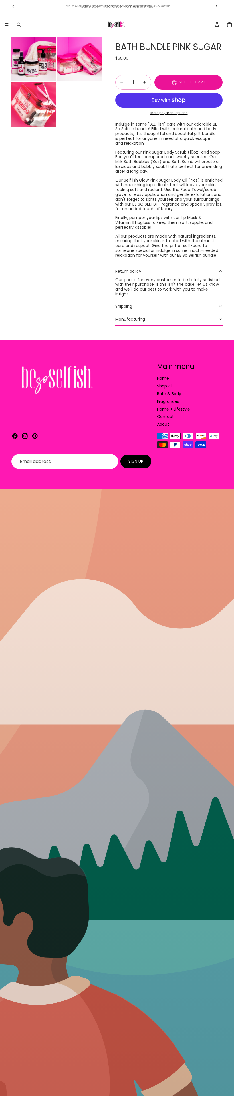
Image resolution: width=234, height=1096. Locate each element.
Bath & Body (169, 394)
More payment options (169, 113)
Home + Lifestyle (173, 409)
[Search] (19, 24)
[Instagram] (24, 436)
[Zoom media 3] (33, 104)
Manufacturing (130, 319)
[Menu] (6, 24)
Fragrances (168, 401)
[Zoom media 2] (79, 59)
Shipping (123, 306)
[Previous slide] (13, 6)
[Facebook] (14, 436)
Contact (165, 416)
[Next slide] (216, 6)
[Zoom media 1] (33, 59)
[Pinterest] (34, 436)
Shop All (164, 386)
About (163, 424)
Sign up (135, 461)
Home (163, 378)
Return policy (128, 271)
